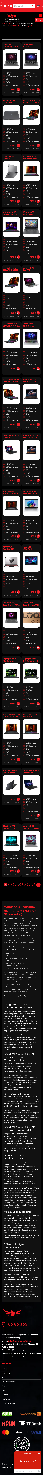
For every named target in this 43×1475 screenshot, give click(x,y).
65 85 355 (1, 6)
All (4, 29)
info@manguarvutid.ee (19, 1341)
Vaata (11, 68)
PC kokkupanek (8, 1382)
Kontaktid (6, 1399)
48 (37, 25)
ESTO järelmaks (8, 1403)
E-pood (5, 1378)
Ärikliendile (6, 1373)
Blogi (4, 1390)
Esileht (5, 1369)
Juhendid (5, 1395)
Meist (4, 1386)
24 (31, 25)
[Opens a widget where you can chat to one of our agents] (28, 1462)
